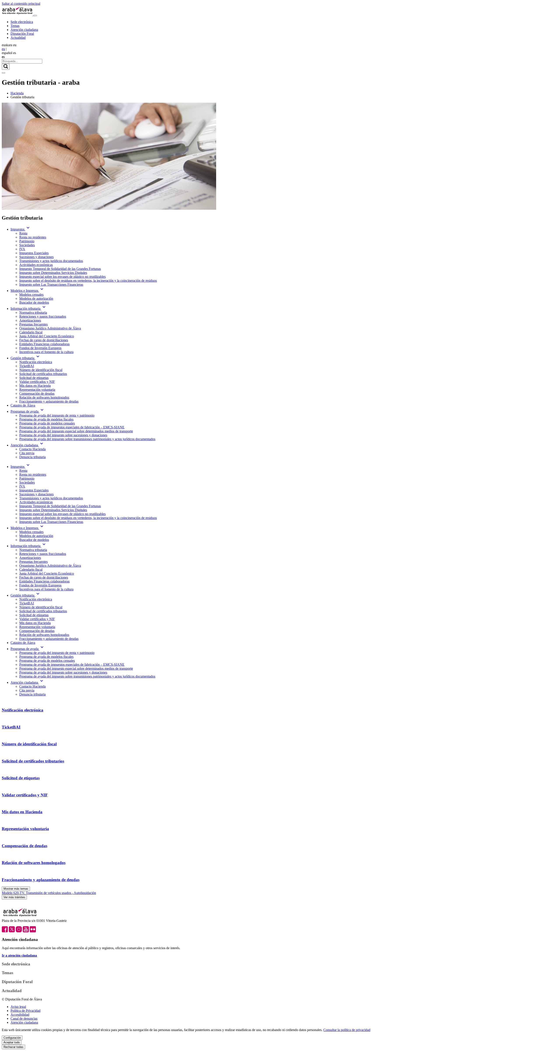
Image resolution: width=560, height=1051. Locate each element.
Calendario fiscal (30, 332)
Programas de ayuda (27, 411)
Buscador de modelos (34, 302)
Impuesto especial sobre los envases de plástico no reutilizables (62, 276)
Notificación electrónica (35, 362)
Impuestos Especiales (34, 253)
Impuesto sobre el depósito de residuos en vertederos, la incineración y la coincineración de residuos (88, 280)
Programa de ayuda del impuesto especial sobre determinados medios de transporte (76, 431)
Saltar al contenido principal (21, 3)
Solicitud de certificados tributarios (43, 374)
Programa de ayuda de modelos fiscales (46, 419)
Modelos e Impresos (27, 290)
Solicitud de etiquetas (34, 378)
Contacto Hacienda (32, 449)
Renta (23, 233)
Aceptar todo (12, 1042)
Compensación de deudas (36, 393)
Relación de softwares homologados (44, 397)
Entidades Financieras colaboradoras (44, 344)
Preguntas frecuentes (33, 324)
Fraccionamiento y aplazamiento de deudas (49, 401)
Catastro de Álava (22, 405)
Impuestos (20, 229)
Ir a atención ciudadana (19, 955)
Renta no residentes (32, 237)
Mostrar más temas (16, 888)
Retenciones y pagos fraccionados (42, 316)
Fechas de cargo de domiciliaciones (43, 340)
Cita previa (26, 453)
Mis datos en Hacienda (35, 385)
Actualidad (18, 37)
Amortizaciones (30, 320)
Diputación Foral (22, 33)
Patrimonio (26, 241)
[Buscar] (6, 66)
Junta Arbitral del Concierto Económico (46, 336)
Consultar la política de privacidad (346, 1030)
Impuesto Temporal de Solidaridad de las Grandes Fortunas (60, 269)
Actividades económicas (36, 265)
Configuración (12, 1037)
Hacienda (17, 93)
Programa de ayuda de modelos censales (47, 423)
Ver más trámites (14, 897)
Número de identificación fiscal (40, 370)
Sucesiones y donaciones (36, 257)
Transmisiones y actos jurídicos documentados (51, 261)
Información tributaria (28, 308)
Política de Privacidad (25, 1010)
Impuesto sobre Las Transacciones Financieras (51, 284)
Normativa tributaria (33, 312)
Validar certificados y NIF (37, 382)
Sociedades (27, 245)
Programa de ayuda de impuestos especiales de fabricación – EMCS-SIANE (71, 427)
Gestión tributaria (25, 358)
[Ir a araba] (17, 14)
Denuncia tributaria (32, 457)
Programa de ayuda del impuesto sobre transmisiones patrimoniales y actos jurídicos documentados (87, 439)
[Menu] (35, 15)
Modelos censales (31, 294)
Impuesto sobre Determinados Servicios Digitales (53, 273)
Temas (14, 26)
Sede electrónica (21, 22)
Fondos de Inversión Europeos (40, 348)
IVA (22, 249)
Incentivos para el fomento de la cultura (46, 352)
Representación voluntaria (37, 389)
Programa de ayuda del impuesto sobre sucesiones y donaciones (63, 435)
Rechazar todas (13, 1047)
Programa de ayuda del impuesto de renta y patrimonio (56, 415)
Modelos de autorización (36, 298)
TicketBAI (26, 366)
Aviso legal (18, 1007)
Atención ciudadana (24, 30)
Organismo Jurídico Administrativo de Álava (50, 328)
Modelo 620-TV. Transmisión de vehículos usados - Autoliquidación (49, 893)
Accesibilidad (19, 1014)
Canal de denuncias (23, 1018)
